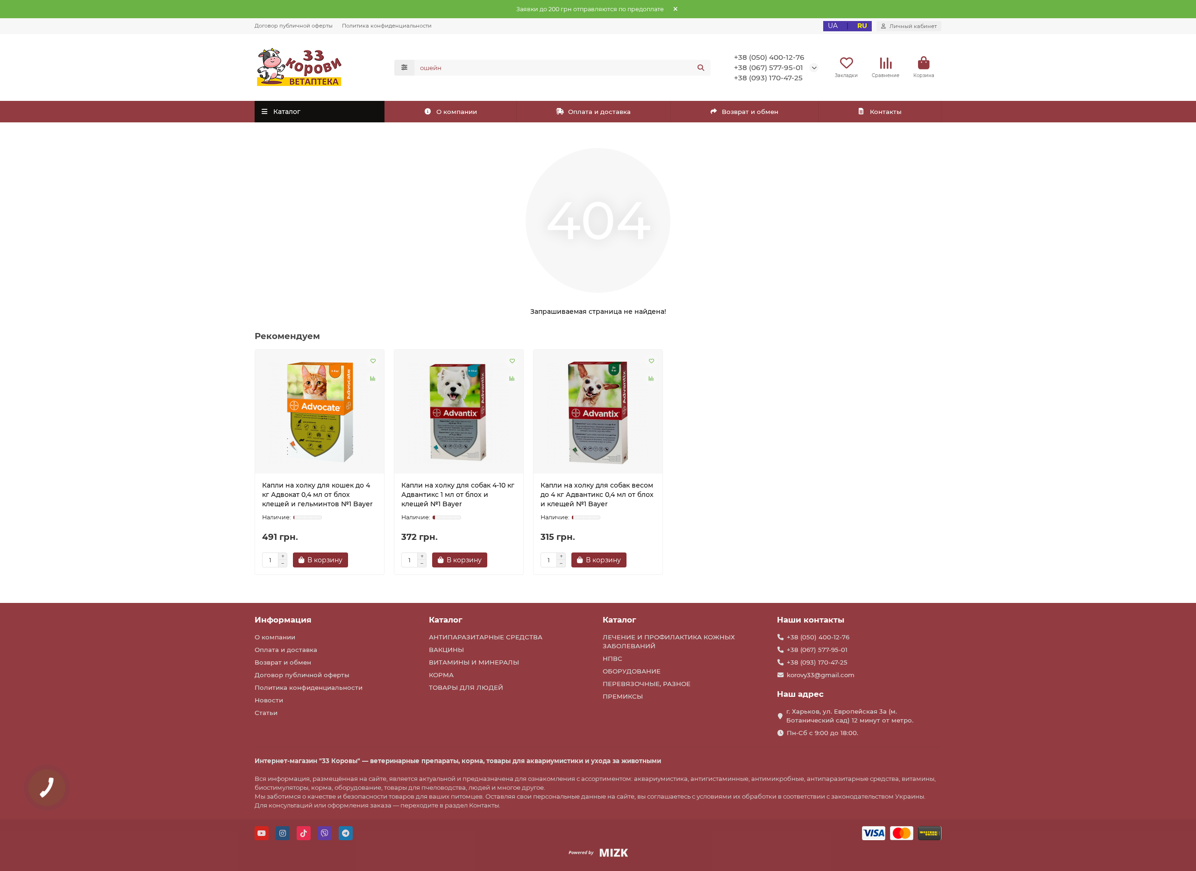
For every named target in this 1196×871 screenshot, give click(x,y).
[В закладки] (372, 361)
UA (833, 25)
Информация (283, 619)
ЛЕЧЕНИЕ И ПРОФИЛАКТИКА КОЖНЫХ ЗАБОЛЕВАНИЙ (669, 641)
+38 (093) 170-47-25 (768, 77)
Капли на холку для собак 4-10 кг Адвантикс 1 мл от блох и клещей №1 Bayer (457, 494)
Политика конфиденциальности (387, 25)
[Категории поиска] (404, 68)
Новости (269, 700)
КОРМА (441, 675)
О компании (456, 111)
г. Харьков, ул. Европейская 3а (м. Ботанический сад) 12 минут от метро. (849, 716)
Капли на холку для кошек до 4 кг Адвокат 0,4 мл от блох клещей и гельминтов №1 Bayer (317, 494)
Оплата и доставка (599, 111)
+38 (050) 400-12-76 (769, 57)
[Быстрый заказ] (364, 559)
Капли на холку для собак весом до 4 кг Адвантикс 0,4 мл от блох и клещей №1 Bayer (597, 494)
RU (862, 25)
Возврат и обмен (750, 111)
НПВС (612, 658)
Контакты (886, 111)
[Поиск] (700, 67)
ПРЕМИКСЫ (623, 696)
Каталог (446, 619)
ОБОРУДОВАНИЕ (632, 671)
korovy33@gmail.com (820, 675)
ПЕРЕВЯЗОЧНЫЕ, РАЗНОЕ (647, 683)
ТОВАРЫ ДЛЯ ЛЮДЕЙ (466, 687)
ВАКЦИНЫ (446, 649)
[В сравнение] (372, 378)
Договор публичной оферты (294, 25)
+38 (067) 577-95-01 (768, 67)
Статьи (266, 712)
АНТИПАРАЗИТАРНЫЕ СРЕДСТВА (485, 637)
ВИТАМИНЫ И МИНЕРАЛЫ (474, 662)
